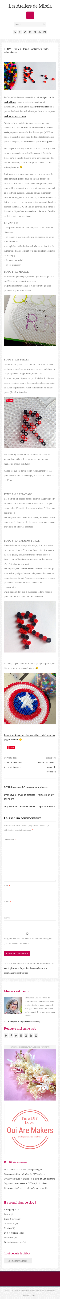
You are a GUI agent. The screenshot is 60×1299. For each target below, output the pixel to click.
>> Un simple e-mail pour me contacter (21, 1021)
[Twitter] (25, 32)
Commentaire (10, 839)
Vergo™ (34, 1295)
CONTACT (9, 1223)
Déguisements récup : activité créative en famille (26, 1188)
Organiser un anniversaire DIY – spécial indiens (29, 806)
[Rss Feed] (15, 32)
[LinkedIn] (44, 32)
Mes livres (8, 1237)
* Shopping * (10, 1209)
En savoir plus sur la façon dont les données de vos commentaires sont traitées (29, 968)
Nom (7, 886)
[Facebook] (20, 32)
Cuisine (7, 1228)
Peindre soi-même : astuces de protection (47, 767)
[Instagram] (30, 32)
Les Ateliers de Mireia (30, 6)
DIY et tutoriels (11, 1233)
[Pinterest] (34, 32)
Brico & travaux (11, 1219)
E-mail (7, 902)
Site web (7, 918)
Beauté (7, 1214)
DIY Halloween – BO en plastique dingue (26, 787)
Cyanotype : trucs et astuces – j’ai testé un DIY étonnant (29, 1179)
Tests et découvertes (13, 1242)
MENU (30, 15)
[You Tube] (39, 32)
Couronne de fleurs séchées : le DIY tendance (24, 1174)
